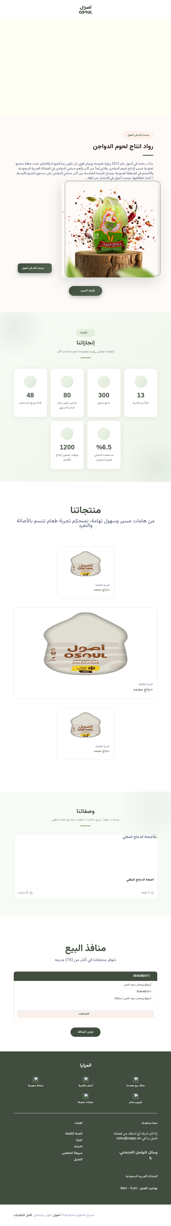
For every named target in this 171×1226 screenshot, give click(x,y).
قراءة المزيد (87, 291)
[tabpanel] (85, 656)
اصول (56, 1215)
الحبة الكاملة (102, 585)
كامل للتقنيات (23, 1215)
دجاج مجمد (101, 589)
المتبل (78, 1159)
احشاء (78, 1146)
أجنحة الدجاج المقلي (140, 879)
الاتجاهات (83, 1014)
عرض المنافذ (85, 1032)
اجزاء (79, 1140)
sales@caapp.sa (128, 1138)
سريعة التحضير (72, 1153)
